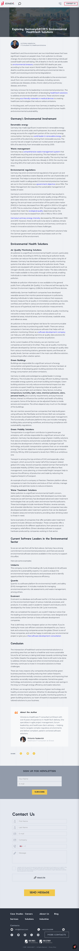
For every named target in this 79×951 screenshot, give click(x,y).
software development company (51, 332)
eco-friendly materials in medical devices (37, 98)
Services (14, 919)
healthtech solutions (58, 93)
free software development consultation (44, 636)
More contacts (57, 935)
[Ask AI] (74, 946)
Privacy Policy (52, 947)
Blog (56, 914)
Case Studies (16, 914)
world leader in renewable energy (47, 136)
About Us (44, 914)
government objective (46, 184)
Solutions (29, 919)
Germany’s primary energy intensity (25, 218)
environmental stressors (23, 65)
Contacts (14, 926)
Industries (44, 919)
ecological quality (36, 211)
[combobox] (21, 846)
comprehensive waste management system (41, 152)
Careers (29, 914)
